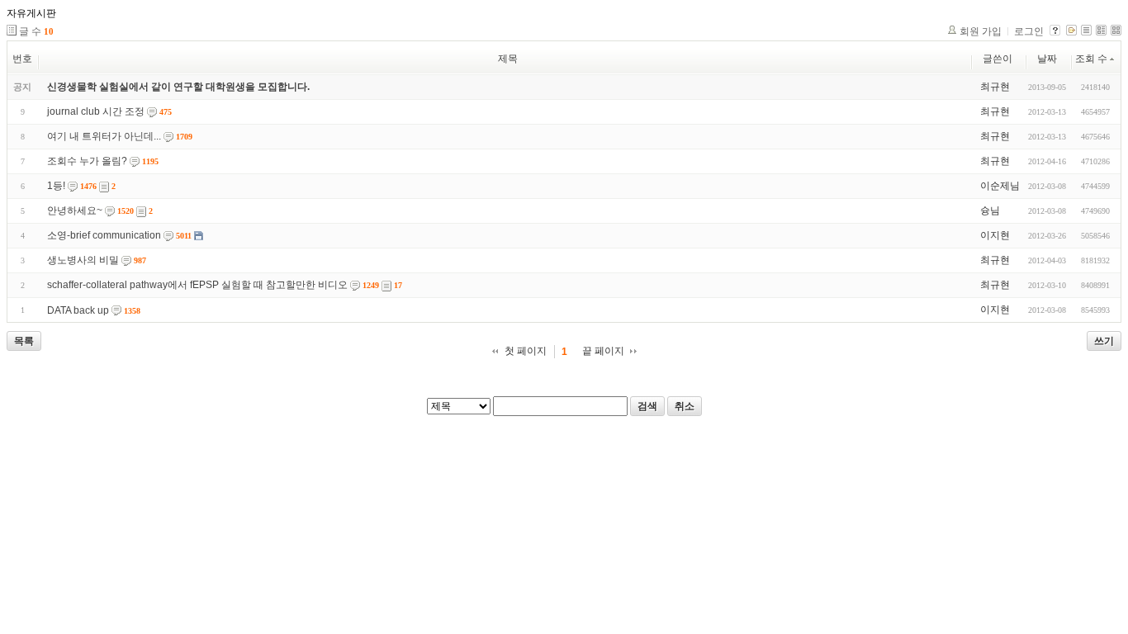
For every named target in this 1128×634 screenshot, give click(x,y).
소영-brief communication (104, 235)
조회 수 (1091, 58)
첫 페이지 (526, 351)
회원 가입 (981, 31)
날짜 (1047, 58)
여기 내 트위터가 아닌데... (104, 136)
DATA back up (78, 310)
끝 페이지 (603, 351)
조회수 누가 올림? (87, 161)
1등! (56, 186)
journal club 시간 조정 (96, 111)
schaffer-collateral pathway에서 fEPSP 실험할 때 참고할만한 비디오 (197, 285)
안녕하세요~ (74, 210)
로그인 (1029, 31)
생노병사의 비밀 (83, 260)
